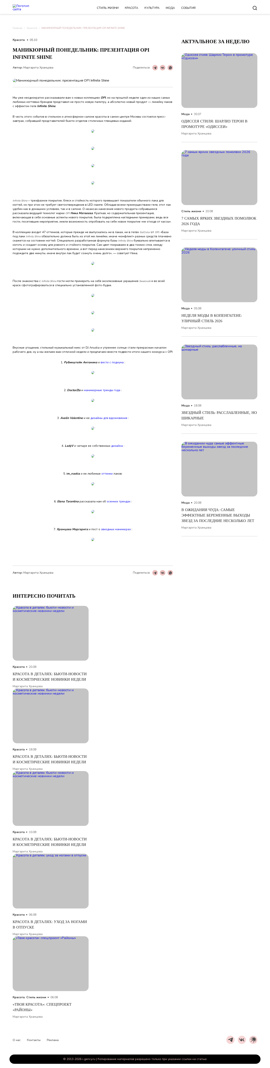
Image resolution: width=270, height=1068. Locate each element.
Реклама (53, 1040)
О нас (17, 1040)
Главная (17, 28)
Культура (151, 8)
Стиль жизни (108, 8)
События (188, 8)
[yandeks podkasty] (253, 1040)
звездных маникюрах (116, 529)
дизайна (117, 446)
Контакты (33, 1040)
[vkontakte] (242, 1040)
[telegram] (230, 1040)
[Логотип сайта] (26, 8)
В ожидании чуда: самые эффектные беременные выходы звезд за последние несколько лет (217, 515)
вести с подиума (112, 362)
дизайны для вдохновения (108, 418)
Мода (170, 8)
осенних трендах (118, 501)
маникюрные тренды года (102, 390)
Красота (131, 8)
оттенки (107, 474)
